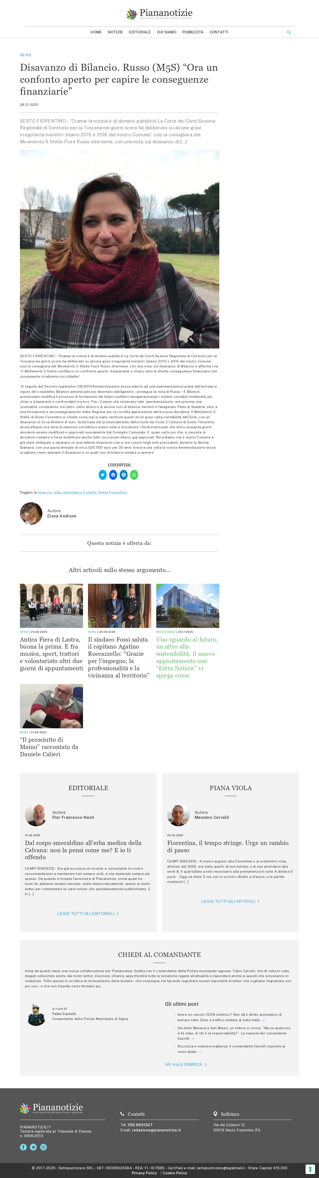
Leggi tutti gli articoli (228, 901)
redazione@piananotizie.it (156, 1130)
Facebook (24, 1147)
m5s (57, 492)
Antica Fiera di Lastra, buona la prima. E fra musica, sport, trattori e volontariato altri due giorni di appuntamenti (51, 654)
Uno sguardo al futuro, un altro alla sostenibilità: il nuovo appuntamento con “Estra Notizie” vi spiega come (187, 657)
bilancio (45, 492)
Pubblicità (193, 32)
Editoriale (140, 32)
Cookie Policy (174, 1173)
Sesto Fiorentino (112, 492)
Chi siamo (166, 32)
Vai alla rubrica (184, 1064)
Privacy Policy (144, 1173)
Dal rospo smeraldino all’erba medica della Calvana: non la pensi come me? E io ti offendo (83, 850)
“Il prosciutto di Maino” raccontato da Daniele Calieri (49, 746)
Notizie (115, 32)
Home (96, 32)
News (25, 55)
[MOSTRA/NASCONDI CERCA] (289, 32)
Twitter (34, 1147)
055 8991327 (140, 1125)
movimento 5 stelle (79, 492)
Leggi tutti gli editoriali (85, 913)
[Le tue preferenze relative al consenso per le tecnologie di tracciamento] (310, 1169)
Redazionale (165, 631)
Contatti (219, 32)
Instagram (44, 1147)
